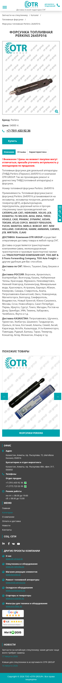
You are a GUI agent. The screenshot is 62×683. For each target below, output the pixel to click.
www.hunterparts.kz (15, 590)
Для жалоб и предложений (50, 5)
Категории (7, 512)
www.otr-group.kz (14, 558)
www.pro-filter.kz (14, 606)
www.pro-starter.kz (15, 598)
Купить (12, 141)
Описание (9, 152)
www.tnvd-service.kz (15, 582)
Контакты (7, 529)
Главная (6, 508)
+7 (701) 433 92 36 (18, 130)
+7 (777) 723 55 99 (14, 486)
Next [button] (57, 396)
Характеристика (37, 152)
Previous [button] (4, 396)
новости (10, 644)
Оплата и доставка (11, 521)
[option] (31, 78)
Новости (6, 525)
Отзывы (21, 152)
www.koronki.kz (13, 574)
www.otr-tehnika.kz (15, 566)
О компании (8, 516)
